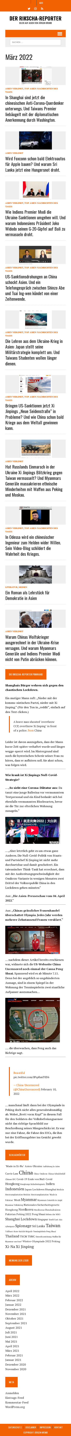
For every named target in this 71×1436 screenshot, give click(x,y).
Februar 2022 (14, 1300)
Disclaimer (30, 1427)
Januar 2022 (13, 1305)
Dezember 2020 (15, 1364)
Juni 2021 (11, 1337)
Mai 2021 (11, 1341)
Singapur (43, 1219)
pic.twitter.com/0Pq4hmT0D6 (31, 1077)
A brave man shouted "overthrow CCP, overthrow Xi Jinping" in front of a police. (35, 726)
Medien (23, 587)
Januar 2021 (13, 1360)
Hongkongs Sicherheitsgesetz (32, 1184)
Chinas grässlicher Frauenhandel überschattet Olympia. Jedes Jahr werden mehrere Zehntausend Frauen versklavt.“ (34, 915)
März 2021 (12, 1351)
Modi (17, 1200)
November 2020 (15, 1369)
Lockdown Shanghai (44, 1189)
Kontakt (58, 1427)
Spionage (23, 1225)
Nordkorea (26, 1210)
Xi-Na (10, 1246)
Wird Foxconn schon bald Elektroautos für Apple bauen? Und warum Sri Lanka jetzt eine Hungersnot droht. (35, 164)
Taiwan (53, 1225)
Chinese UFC (10, 1179)
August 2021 (13, 1328)
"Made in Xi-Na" (14, 1166)
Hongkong (12, 1184)
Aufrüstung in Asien (51, 1166)
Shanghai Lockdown (21, 1219)
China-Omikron (40, 1174)
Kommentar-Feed (16, 1402)
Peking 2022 (23, 1214)
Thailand (12, 1236)
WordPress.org (15, 1407)
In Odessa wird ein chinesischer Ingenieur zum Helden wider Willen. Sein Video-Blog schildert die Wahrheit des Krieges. (33, 545)
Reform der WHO (53, 1214)
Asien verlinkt (14, 88)
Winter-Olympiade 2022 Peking (41, 1241)
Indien (50, 1184)
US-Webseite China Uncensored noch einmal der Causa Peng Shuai (34, 968)
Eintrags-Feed (14, 1398)
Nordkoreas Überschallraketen (47, 1210)
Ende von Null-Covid (40, 1179)
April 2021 (12, 1346)
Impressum (45, 1427)
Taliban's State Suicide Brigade (18, 1231)
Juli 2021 (11, 1332)
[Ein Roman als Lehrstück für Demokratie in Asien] (35, 581)
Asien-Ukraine (33, 1166)
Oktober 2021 (14, 1318)
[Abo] (42, 8)
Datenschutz (15, 1427)
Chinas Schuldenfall (56, 1174)
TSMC (31, 1236)
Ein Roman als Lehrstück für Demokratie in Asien (27, 595)
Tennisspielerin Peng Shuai (44, 1231)
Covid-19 (22, 1179)
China (38, 730)
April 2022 (12, 1291)
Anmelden (12, 1393)
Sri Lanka (38, 1226)
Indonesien (14, 1189)
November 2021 (15, 1314)
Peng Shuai (38, 1214)
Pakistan (10, 1214)
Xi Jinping (25, 1246)
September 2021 (16, 1323)
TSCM (23, 1236)
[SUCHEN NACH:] (35, 42)
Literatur (11, 587)
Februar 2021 (14, 1355)
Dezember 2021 (15, 1309)
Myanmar (29, 1199)
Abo (41, 2)
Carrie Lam (11, 1173)
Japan (28, 1189)
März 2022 (12, 1295)
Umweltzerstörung (44, 1236)
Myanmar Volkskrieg (14, 1205)
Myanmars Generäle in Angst (50, 1200)
